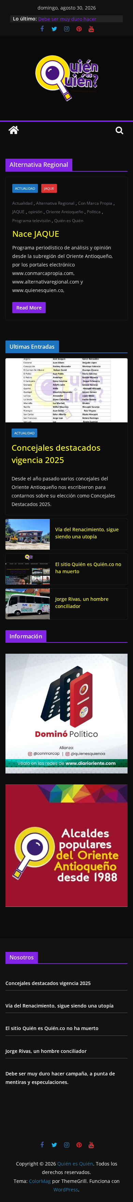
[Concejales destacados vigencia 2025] (66, 390)
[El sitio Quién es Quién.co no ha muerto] (27, 569)
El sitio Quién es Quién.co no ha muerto (88, 568)
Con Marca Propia (95, 203)
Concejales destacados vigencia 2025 (56, 453)
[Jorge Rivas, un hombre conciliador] (27, 604)
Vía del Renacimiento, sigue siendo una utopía (87, 533)
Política (94, 212)
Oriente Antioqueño (64, 212)
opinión (35, 212)
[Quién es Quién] (13, 130)
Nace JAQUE (35, 233)
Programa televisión (31, 220)
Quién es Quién (68, 220)
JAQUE (18, 212)
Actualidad (25, 188)
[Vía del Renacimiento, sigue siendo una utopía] (27, 534)
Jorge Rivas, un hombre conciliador (78, 15)
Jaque (49, 188)
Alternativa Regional (55, 203)
